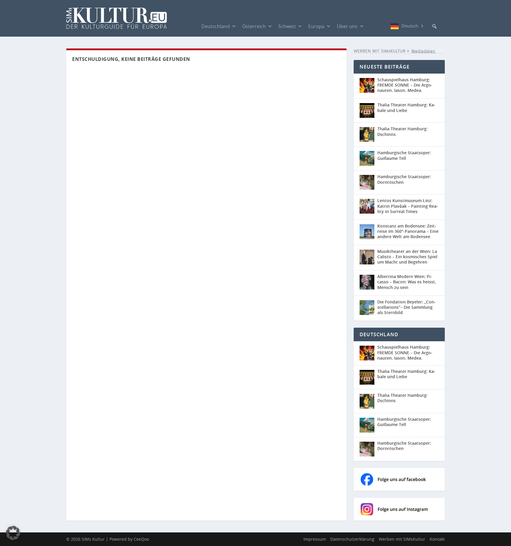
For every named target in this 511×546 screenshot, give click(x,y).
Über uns (347, 26)
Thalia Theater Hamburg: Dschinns (402, 131)
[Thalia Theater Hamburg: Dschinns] (367, 134)
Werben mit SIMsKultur (402, 539)
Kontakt (437, 539)
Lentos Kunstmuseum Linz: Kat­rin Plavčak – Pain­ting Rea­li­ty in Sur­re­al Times (407, 206)
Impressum (314, 539)
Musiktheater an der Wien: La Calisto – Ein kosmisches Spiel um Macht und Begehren (407, 256)
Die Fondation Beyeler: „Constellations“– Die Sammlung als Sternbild (406, 307)
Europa (316, 26)
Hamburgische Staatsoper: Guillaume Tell (404, 155)
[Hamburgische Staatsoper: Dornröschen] (367, 182)
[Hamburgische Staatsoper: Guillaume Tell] (367, 158)
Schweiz (287, 26)
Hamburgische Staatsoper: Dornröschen (404, 179)
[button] (434, 26)
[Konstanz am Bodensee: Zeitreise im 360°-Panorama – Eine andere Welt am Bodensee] (367, 231)
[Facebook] (373, 26)
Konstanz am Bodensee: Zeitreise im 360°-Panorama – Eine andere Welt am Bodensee (408, 231)
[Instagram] (385, 26)
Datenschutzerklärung (352, 539)
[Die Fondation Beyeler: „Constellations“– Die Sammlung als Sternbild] (367, 307)
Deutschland (215, 26)
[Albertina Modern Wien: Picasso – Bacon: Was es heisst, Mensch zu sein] (367, 282)
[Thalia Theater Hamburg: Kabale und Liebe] (367, 110)
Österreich (254, 26)
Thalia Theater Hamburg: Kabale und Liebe (406, 107)
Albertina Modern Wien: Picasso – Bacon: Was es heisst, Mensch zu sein (406, 282)
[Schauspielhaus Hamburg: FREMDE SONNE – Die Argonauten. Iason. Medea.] (367, 85)
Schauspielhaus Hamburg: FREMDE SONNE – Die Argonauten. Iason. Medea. (404, 85)
